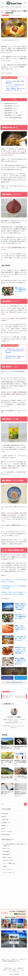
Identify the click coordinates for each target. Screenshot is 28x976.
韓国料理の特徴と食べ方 (11, 103)
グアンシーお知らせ (7, 831)
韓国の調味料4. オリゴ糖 (11, 113)
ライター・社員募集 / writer (9, 863)
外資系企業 (5, 813)
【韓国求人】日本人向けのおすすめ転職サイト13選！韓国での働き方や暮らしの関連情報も (15, 350)
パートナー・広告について (9, 872)
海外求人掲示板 (6, 834)
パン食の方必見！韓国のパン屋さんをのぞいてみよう (20, 638)
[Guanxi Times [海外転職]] (14, 3)
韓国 (12, 691)
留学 (4, 828)
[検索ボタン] (25, 3)
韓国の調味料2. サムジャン (11, 108)
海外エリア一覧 (6, 848)
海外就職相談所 (6, 851)
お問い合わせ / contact (8, 860)
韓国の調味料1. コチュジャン (12, 106)
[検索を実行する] (25, 804)
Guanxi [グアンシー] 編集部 (14, 717)
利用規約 (5, 866)
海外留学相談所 (6, 854)
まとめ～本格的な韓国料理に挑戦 (13, 117)
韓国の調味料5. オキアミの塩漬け (13, 115)
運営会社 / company (7, 857)
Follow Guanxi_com (17, 682)
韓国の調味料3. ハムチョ (11, 110)
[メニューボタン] (3, 3)
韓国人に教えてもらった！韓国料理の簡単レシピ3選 (20, 289)
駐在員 (4, 816)
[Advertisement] (14, 892)
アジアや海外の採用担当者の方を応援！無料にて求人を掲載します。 (14, 845)
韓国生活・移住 (5, 15)
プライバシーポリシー (8, 869)
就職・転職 (5, 819)
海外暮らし (5, 825)
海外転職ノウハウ (7, 822)
